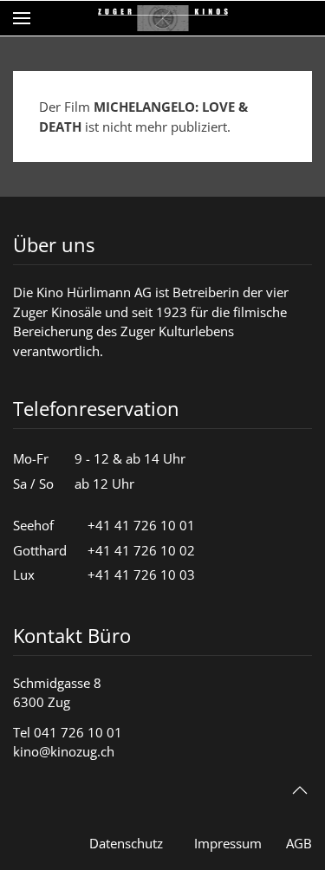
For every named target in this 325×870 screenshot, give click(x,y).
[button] (21, 18)
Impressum (228, 843)
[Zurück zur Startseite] (163, 18)
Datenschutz (126, 843)
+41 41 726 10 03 (141, 574)
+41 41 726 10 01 (141, 525)
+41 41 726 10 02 (141, 550)
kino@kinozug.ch (63, 751)
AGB (299, 843)
